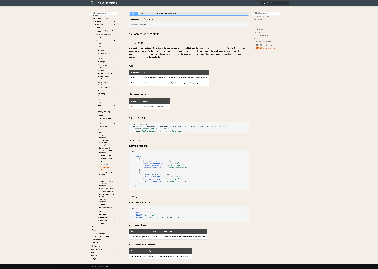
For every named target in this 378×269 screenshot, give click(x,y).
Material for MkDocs (104, 266)
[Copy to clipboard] (246, 24)
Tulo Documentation (98, 13)
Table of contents (260, 13)
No (132, 106)
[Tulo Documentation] (92, 2)
